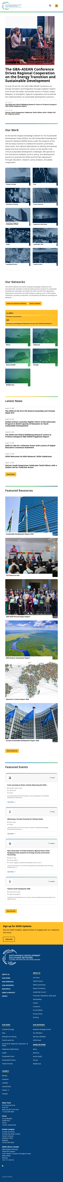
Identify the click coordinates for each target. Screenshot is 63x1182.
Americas (36, 1053)
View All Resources (12, 751)
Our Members (37, 1033)
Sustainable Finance (9, 1060)
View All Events (11, 911)
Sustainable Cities (8, 1056)
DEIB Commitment (39, 985)
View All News (11, 474)
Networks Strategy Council (42, 1029)
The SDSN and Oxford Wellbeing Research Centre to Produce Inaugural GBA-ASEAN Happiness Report (31, 105)
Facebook (5, 1079)
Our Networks (8, 985)
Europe (35, 1060)
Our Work (6, 978)
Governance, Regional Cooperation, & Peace (15, 1045)
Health (4, 1053)
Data (3, 1033)
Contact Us (36, 1007)
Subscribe (8, 939)
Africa (35, 1049)
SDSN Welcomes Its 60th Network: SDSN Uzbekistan (28, 456)
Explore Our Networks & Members (16, 303)
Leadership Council (39, 992)
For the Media (37, 1010)
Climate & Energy (8, 1029)
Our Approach (8, 982)
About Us (5, 974)
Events (4, 996)
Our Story (36, 978)
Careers (35, 1003)
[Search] (50, 6)
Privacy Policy (37, 1014)
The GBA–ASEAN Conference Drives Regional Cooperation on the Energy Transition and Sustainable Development (30, 75)
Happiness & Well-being (10, 1049)
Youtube (5, 1094)
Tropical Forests (7, 1064)
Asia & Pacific (37, 1056)
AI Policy (36, 1017)
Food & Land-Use (8, 1040)
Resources (6, 989)
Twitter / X (5, 1090)
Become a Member (35, 303)
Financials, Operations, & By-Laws (44, 996)
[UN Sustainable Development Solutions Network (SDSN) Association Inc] (7, 1168)
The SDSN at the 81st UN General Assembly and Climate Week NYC (30, 412)
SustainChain (6, 1086)
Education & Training (9, 1037)
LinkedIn (5, 1083)
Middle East (37, 1064)
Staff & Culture (38, 981)
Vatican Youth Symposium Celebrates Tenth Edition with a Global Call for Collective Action (30, 113)
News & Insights (8, 993)
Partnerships (37, 999)
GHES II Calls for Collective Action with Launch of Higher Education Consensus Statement (30, 446)
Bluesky (4, 1076)
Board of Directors (39, 988)
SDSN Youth (37, 1040)
